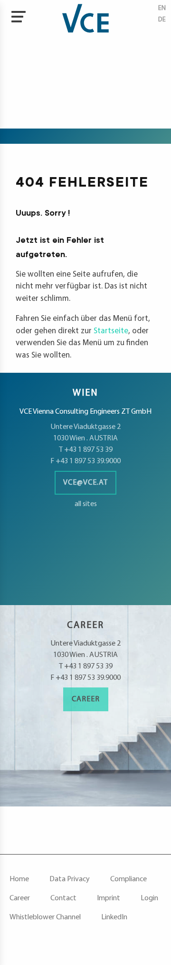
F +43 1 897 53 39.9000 (85, 461)
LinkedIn (114, 917)
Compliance (128, 879)
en (162, 8)
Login (149, 898)
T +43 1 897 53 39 (86, 450)
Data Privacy (69, 879)
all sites (86, 504)
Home (19, 879)
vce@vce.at (85, 483)
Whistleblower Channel (45, 917)
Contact (63, 898)
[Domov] (85, 19)
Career (86, 699)
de (162, 19)
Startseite (111, 331)
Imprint (108, 898)
